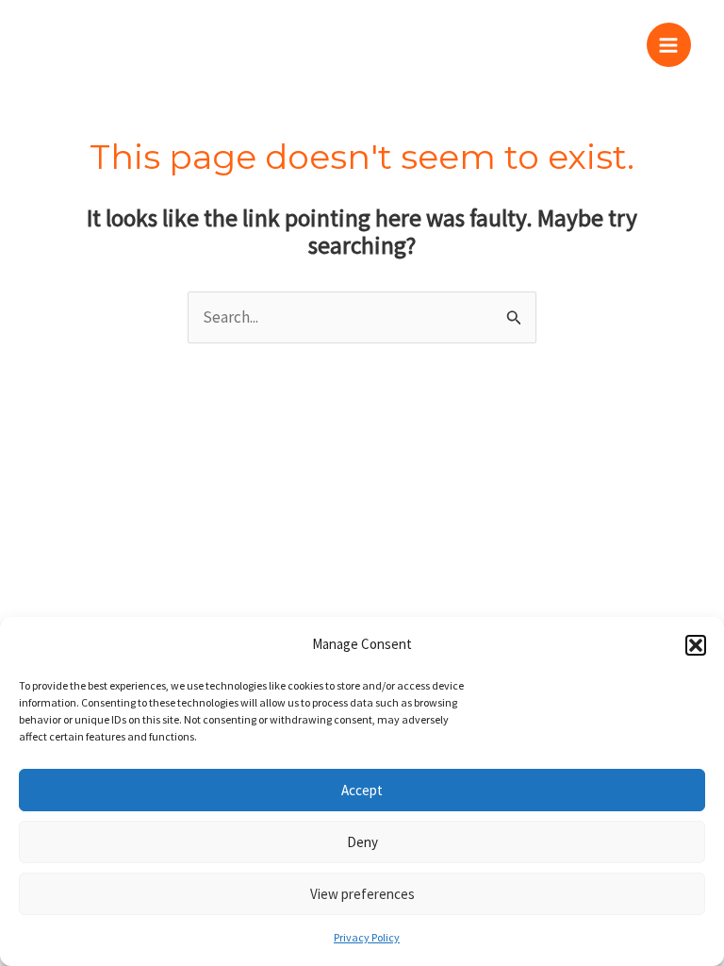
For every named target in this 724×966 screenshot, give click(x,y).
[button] (695, 645)
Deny (362, 842)
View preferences (362, 894)
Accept (362, 790)
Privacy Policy (367, 937)
